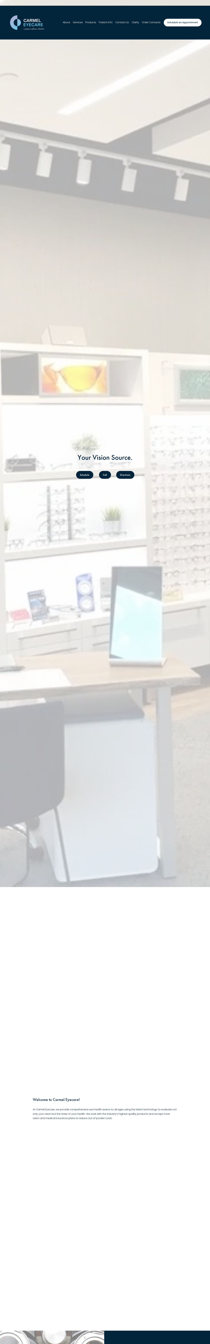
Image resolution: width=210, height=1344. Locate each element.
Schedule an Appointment (182, 22)
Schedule (84, 474)
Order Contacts (151, 22)
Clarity (135, 22)
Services (78, 22)
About (66, 22)
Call (105, 474)
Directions (125, 474)
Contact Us (122, 22)
